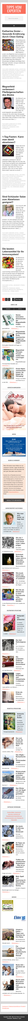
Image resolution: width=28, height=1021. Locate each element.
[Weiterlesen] (16, 531)
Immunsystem (5, 78)
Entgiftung (22, 69)
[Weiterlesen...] (15, 328)
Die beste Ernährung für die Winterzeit (20, 829)
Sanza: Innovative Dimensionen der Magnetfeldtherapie (21, 319)
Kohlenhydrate (6, 185)
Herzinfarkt (12, 126)
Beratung (17, 75)
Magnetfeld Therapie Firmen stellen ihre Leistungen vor (20, 354)
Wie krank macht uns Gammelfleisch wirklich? (20, 576)
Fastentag (9, 182)
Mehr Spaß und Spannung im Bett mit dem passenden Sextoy (21, 881)
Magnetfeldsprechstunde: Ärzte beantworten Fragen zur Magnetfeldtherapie (21, 337)
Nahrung (22, 185)
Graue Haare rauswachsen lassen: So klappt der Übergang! (21, 372)
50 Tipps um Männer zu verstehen (20, 845)
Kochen (17, 72)
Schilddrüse (11, 239)
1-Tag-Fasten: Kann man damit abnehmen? (13, 139)
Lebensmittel (19, 289)
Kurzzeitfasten (15, 185)
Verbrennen (16, 186)
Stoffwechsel (18, 78)
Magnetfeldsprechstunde (9, 125)
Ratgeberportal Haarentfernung (14, 816)
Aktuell (17, 69)
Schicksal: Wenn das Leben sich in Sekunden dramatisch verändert (21, 559)
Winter (17, 291)
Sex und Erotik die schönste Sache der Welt (19, 742)
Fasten (4, 182)
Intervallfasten (17, 183)
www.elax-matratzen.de (14, 814)
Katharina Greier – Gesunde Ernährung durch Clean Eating (13, 33)
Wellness (4, 73)
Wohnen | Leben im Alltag (14, 73)
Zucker (4, 188)
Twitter (20, 308)
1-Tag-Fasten (12, 179)
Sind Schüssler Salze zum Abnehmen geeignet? (14, 199)
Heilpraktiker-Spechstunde (15, 236)
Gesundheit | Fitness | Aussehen (17, 70)
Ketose (23, 183)
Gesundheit (16, 76)
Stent (17, 126)
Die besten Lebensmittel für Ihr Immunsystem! (13, 251)
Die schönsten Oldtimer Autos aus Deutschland (20, 660)
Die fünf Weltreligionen (21, 642)
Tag (11, 186)
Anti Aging (22, 174)
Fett (13, 182)
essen (23, 237)
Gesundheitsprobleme (8, 72)
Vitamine (12, 291)
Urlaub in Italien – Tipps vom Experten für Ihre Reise (20, 933)
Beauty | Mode (5, 176)
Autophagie (5, 180)
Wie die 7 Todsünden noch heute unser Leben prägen (20, 541)
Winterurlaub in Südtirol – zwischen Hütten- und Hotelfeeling (20, 775)
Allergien (11, 75)
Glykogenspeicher (7, 183)
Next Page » (19, 299)
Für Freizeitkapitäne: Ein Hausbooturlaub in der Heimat (21, 951)
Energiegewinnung (14, 180)
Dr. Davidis (18, 123)
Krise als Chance (19, 693)
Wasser (22, 186)
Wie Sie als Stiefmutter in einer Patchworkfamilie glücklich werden (20, 595)
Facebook (8, 308)
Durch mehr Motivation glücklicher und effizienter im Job (20, 984)
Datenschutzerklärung (14, 492)
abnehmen (18, 179)
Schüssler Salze (19, 239)
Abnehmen (11, 69)
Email (5, 493)
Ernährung (5, 70)
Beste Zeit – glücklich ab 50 (20, 967)
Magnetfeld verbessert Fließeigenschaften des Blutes (12, 90)
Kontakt (23, 1006)
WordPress (15, 1018)
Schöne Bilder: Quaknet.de (14, 812)
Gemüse (18, 288)
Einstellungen (5, 1008)
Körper (12, 78)
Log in (19, 1018)
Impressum (5, 1006)
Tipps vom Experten (14, 8)
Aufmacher (12, 123)
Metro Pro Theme (15, 1017)
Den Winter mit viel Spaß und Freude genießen (21, 791)
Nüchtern (5, 239)
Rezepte (21, 72)
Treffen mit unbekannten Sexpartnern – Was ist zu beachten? (20, 863)
